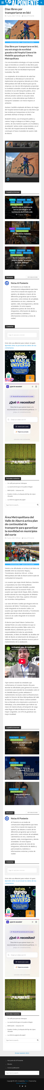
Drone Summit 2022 (22, 1053)
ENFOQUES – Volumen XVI (15, 490)
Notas (28, 199)
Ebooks (9, 1064)
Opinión (23, 737)
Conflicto (12, 199)
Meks (26, 1081)
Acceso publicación (13, 1068)
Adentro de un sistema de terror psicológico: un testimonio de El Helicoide (22, 209)
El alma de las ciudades (22, 234)
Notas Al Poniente (28, 16)
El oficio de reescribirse (23, 228)
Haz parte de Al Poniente (15, 1060)
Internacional (21, 199)
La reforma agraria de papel (16, 500)
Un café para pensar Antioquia (17, 483)
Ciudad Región (14, 737)
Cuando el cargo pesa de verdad (22, 743)
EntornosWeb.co (21, 1083)
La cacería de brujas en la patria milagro (20, 487)
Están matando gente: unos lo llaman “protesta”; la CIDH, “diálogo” (22, 260)
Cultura (12, 228)
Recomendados (28, 202)
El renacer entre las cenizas (22, 769)
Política (19, 202)
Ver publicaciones (33, 277)
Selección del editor (16, 204)
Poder (12, 202)
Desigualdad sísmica (22, 794)
